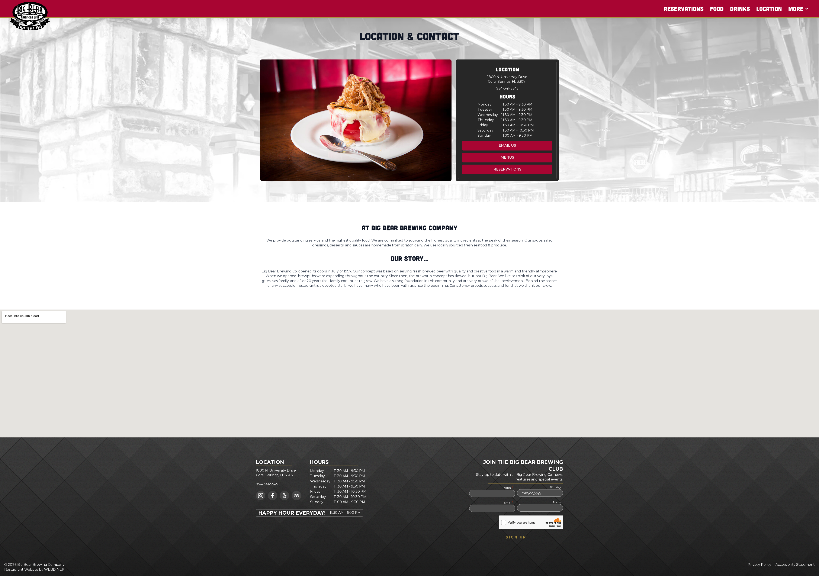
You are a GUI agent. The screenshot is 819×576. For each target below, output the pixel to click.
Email (508, 502)
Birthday (555, 487)
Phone (557, 502)
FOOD (717, 8)
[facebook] (272, 495)
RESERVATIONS (684, 8)
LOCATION (769, 8)
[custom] (284, 495)
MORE (795, 8)
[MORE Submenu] (806, 8)
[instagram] (260, 495)
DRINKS (740, 8)
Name (508, 487)
